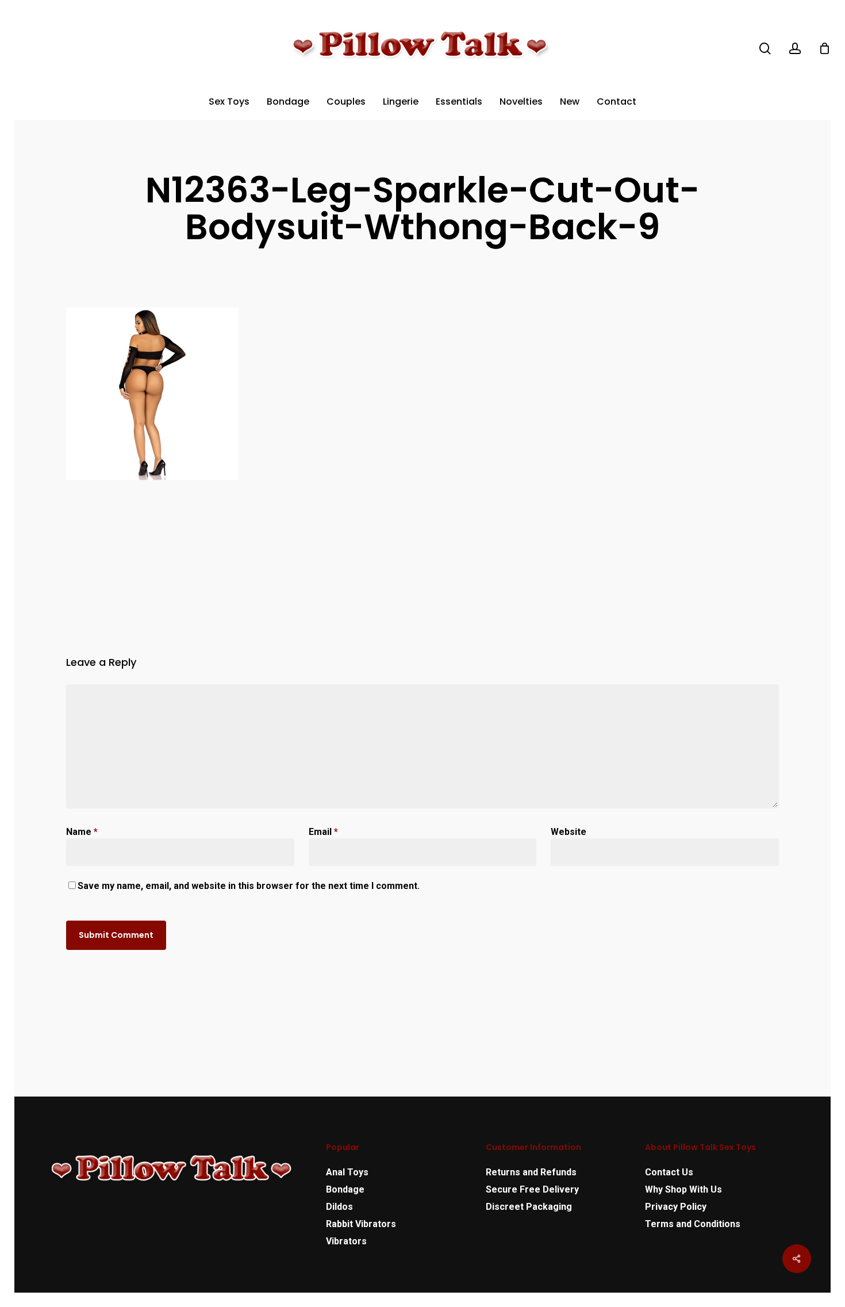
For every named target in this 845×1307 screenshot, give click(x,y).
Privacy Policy (675, 1206)
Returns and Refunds (531, 1172)
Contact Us (669, 1172)
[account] (795, 49)
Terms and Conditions (692, 1223)
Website (568, 831)
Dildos (339, 1206)
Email (323, 831)
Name (82, 831)
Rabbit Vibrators (361, 1223)
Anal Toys (347, 1172)
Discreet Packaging (529, 1206)
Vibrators (346, 1241)
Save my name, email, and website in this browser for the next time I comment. (249, 885)
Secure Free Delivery (532, 1189)
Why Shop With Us (683, 1189)
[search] (765, 49)
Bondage (345, 1189)
